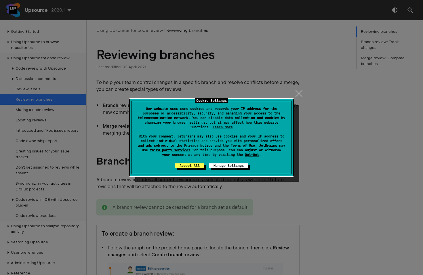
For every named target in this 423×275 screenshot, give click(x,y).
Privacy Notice (198, 145)
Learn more (223, 127)
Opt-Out (252, 154)
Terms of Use (243, 145)
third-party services (170, 150)
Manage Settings (229, 165)
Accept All (190, 165)
